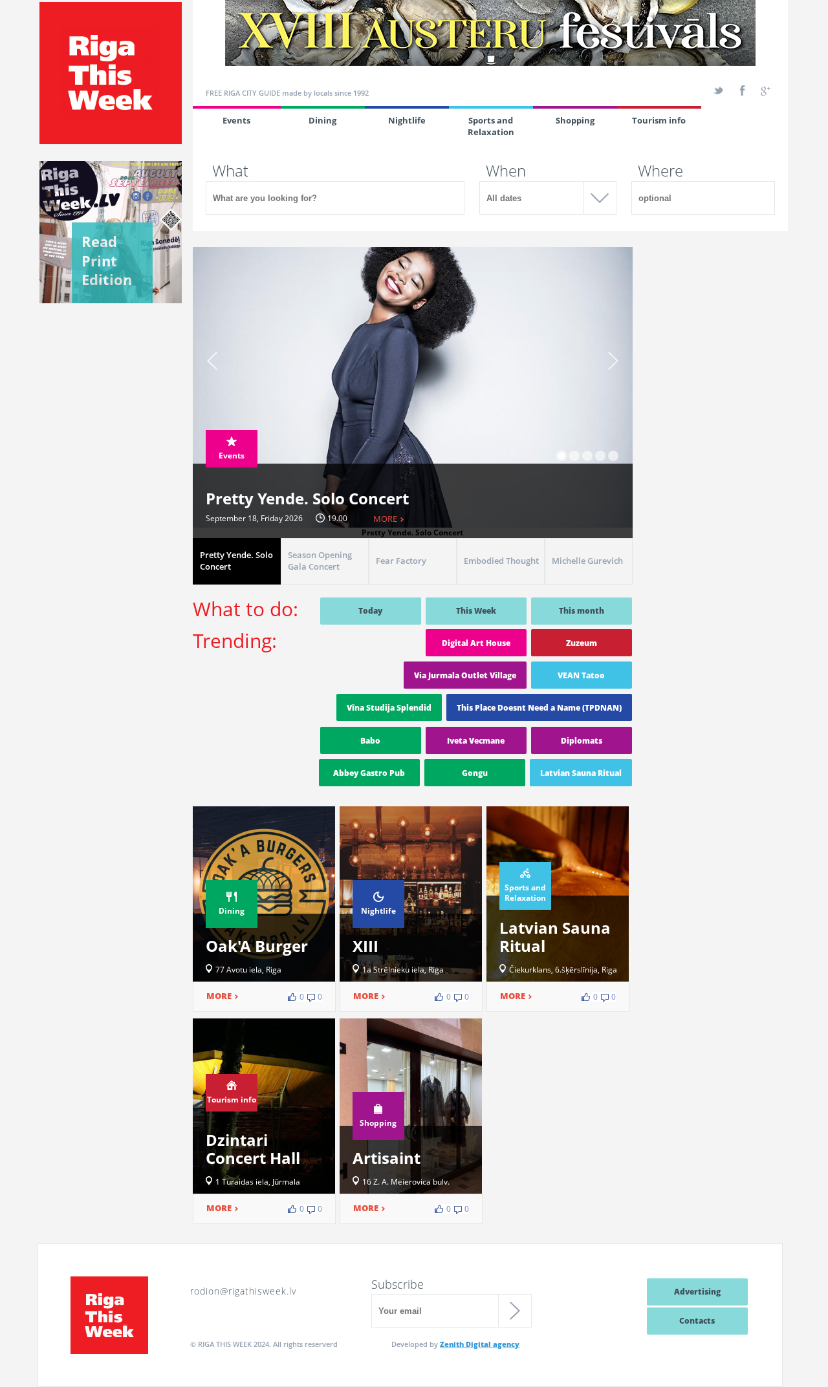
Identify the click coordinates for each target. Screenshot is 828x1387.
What (230, 170)
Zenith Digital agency (479, 1344)
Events (236, 120)
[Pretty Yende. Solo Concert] (237, 580)
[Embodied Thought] (501, 580)
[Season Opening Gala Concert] (325, 580)
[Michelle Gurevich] (589, 580)
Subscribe (397, 1284)
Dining (322, 120)
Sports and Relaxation (491, 126)
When (506, 170)
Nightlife (407, 120)
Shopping (575, 120)
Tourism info (659, 120)
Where (660, 170)
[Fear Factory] (413, 580)
